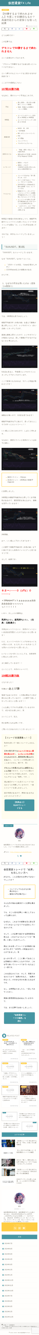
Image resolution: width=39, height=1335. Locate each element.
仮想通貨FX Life (19, 3)
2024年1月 (8, 1275)
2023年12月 (8, 1280)
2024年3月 (8, 1264)
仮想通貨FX (5, 9)
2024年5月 (8, 1254)
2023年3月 (8, 1306)
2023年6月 (8, 1301)
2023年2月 (8, 1311)
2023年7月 (8, 1296)
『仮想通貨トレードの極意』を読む (19, 1018)
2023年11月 (8, 1285)
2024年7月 (8, 1243)
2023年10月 (8, 1291)
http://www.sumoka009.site (21, 852)
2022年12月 (8, 1317)
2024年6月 (8, 1249)
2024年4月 (8, 1259)
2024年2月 (8, 1270)
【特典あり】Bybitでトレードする (19, 805)
